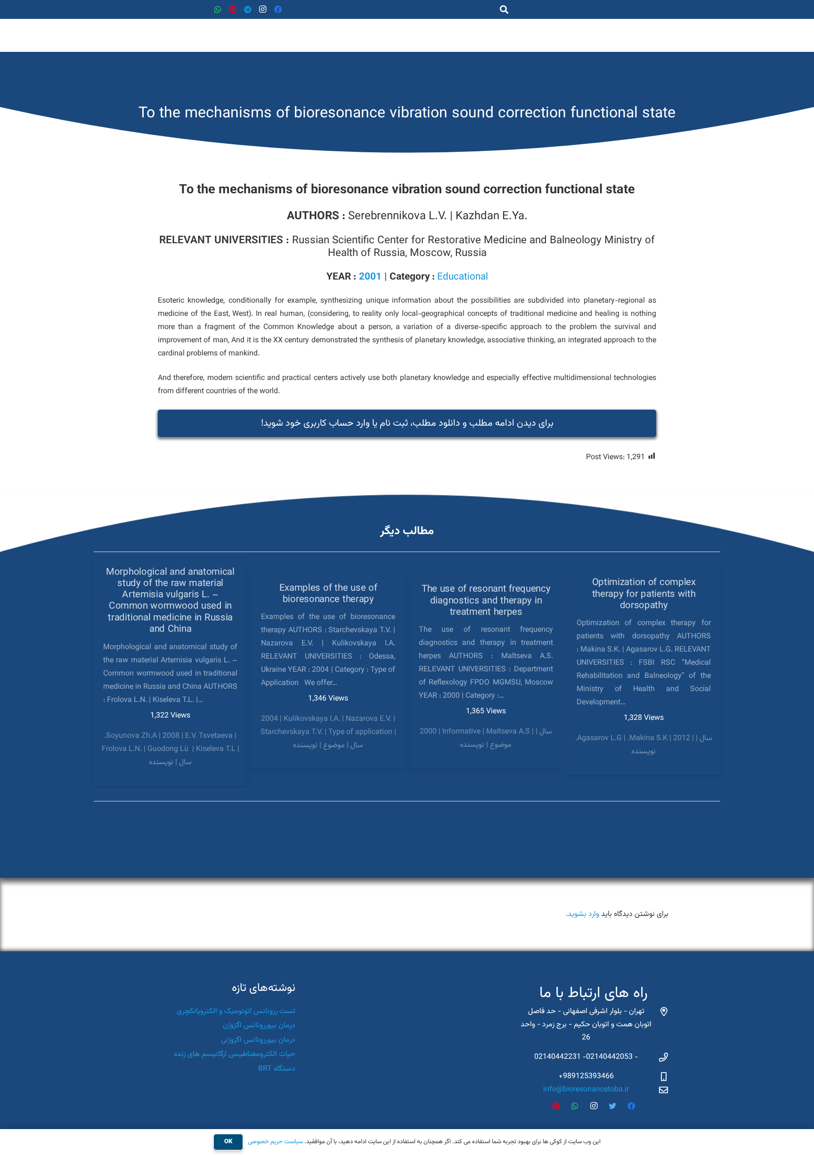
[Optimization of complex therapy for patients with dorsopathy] (643, 672)
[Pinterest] (232, 9)
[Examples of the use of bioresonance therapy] (328, 672)
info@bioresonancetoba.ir (586, 1090)
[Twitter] (612, 1106)
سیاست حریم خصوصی (275, 1142)
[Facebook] (277, 9)
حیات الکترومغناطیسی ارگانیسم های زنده (234, 1054)
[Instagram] (262, 9)
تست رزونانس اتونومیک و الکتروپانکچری (236, 1011)
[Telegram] (247, 9)
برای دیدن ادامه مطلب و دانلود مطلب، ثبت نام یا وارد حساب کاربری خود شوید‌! (407, 423)
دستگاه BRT (276, 1069)
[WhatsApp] (217, 9)
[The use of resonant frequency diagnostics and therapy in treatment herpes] (485, 672)
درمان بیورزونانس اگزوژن (259, 1025)
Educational (462, 277)
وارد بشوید (583, 914)
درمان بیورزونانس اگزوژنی (258, 1040)
